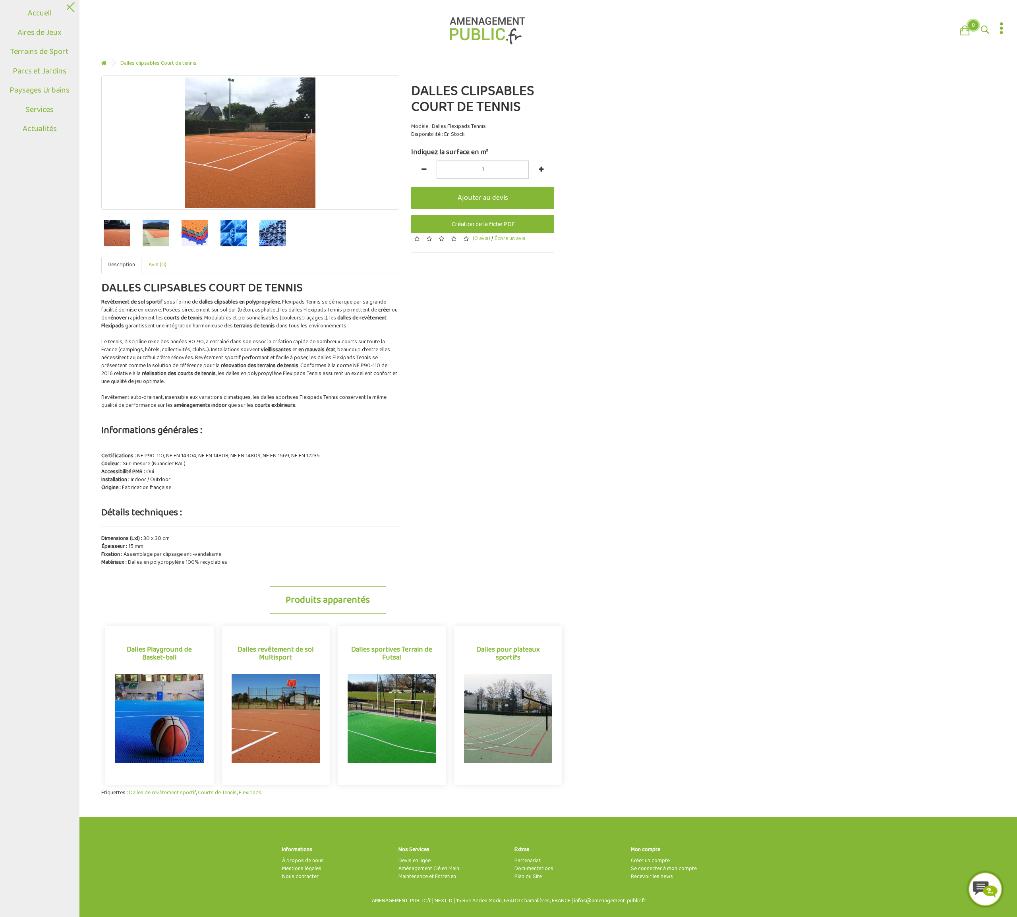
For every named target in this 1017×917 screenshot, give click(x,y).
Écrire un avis (510, 239)
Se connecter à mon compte (664, 869)
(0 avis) (481, 239)
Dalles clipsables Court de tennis (158, 63)
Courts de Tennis (217, 793)
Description (121, 265)
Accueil (40, 13)
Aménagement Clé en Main (428, 869)
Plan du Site (528, 877)
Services (40, 110)
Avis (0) (157, 265)
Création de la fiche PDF (482, 224)
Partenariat (527, 861)
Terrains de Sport (40, 52)
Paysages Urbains (40, 90)
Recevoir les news (652, 877)
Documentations (533, 869)
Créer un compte (650, 861)
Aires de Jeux (40, 33)
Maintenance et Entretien (427, 877)
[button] (964, 29)
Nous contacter (300, 877)
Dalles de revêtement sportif (162, 793)
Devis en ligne (414, 861)
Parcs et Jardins (40, 71)
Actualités (40, 129)
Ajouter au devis (483, 198)
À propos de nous (303, 861)
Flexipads (250, 793)
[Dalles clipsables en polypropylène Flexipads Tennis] (250, 142)
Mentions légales (301, 869)
